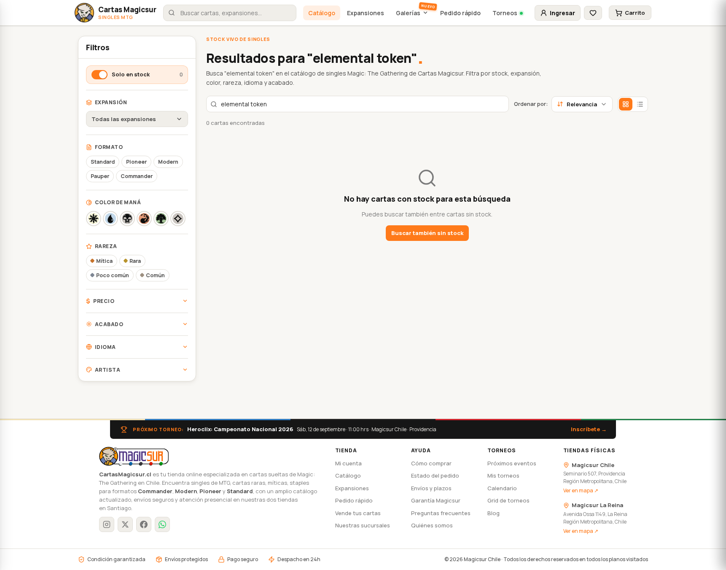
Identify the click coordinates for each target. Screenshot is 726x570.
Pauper (100, 176)
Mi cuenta (348, 463)
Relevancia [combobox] (582, 104)
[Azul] (110, 218)
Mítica (104, 261)
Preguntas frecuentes (441, 513)
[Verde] (161, 218)
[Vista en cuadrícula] (625, 104)
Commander (137, 176)
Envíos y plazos (431, 488)
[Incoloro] (178, 218)
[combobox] (229, 13)
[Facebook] (143, 524)
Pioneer (136, 161)
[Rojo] (144, 218)
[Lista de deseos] (593, 13)
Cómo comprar (431, 463)
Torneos (504, 13)
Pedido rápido (460, 13)
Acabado (109, 324)
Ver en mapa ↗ (580, 490)
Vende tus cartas (358, 513)
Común (155, 275)
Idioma (105, 347)
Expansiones (365, 13)
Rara (135, 261)
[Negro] (127, 218)
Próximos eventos (511, 463)
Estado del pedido (435, 475)
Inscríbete (589, 429)
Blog (493, 513)
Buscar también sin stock (427, 233)
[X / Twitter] (125, 524)
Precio (100, 301)
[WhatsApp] (162, 524)
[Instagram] (106, 524)
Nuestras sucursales (362, 525)
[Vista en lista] (640, 104)
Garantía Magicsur (435, 500)
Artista (107, 369)
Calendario (502, 488)
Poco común (112, 275)
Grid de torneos (508, 500)
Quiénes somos (432, 525)
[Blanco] (93, 218)
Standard (103, 161)
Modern (168, 161)
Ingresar (562, 13)
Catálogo (321, 13)
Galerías (408, 13)
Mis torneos (503, 475)
